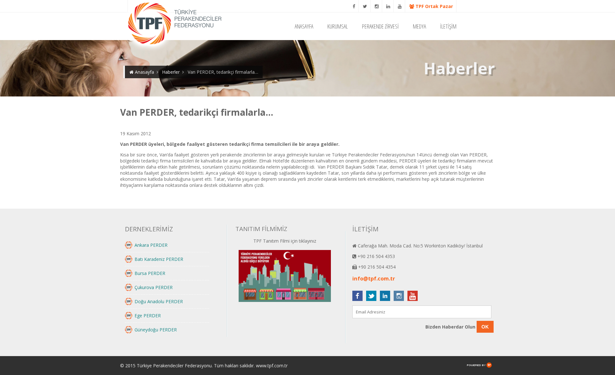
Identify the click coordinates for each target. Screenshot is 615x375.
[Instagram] (377, 6)
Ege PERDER (148, 315)
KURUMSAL (337, 26)
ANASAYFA (304, 26)
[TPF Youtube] (400, 6)
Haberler (171, 72)
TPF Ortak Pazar (433, 6)
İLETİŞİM (448, 26)
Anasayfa (144, 72)
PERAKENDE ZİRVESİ (380, 26)
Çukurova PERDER (154, 287)
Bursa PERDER (150, 273)
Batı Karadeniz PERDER (159, 259)
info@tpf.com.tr (373, 278)
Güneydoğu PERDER (156, 330)
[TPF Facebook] (354, 6)
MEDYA (419, 26)
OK (485, 326)
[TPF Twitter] (365, 6)
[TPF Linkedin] (388, 6)
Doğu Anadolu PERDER (159, 301)
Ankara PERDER (151, 245)
